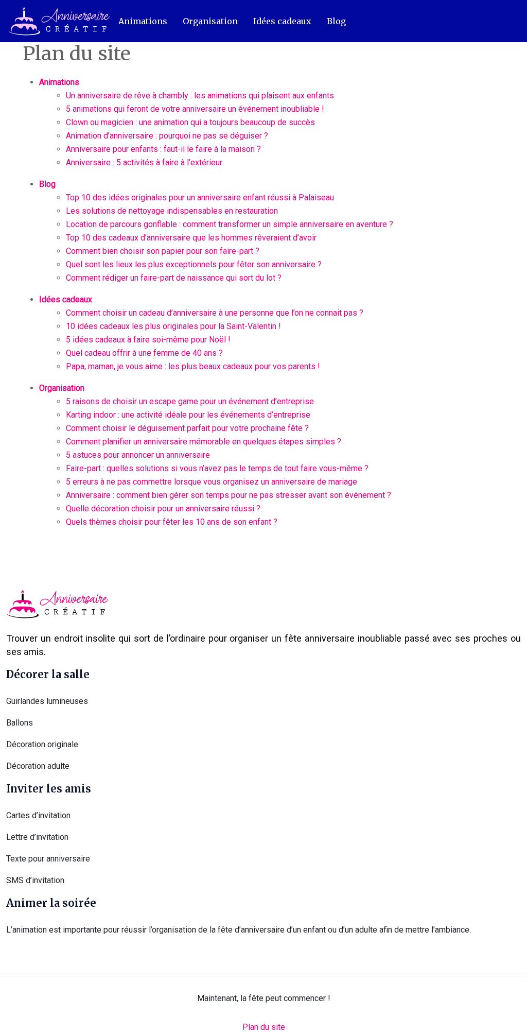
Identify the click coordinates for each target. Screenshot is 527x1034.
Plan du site (263, 1027)
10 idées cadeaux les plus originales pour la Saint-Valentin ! (173, 326)
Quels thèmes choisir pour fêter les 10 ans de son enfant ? (171, 522)
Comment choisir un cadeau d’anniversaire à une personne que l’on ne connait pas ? (214, 313)
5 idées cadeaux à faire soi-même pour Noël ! (148, 339)
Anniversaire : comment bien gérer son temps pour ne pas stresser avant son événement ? (228, 495)
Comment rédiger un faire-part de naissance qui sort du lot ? (174, 278)
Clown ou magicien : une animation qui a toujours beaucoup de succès (190, 122)
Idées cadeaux (282, 21)
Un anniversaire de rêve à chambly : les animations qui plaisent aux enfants (200, 95)
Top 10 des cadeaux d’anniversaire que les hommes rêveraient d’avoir (191, 238)
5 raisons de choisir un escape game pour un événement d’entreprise (190, 401)
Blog (336, 21)
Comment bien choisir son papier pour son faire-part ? (162, 251)
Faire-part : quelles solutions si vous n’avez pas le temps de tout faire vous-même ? (217, 468)
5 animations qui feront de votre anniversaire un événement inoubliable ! (195, 109)
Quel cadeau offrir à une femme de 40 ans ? (144, 353)
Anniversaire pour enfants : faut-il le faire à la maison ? (163, 149)
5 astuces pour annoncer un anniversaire (138, 455)
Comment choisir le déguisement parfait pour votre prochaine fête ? (187, 428)
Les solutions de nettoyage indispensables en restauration (172, 211)
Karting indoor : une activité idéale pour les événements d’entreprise (188, 415)
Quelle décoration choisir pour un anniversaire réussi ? (163, 508)
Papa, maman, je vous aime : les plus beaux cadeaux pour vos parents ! (193, 366)
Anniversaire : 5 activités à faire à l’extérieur (144, 162)
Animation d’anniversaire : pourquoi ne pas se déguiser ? (167, 136)
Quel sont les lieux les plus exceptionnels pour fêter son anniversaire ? (194, 264)
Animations (142, 21)
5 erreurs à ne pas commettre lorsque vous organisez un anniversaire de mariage (211, 482)
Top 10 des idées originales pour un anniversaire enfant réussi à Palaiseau (200, 197)
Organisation (210, 21)
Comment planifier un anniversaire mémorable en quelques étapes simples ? (203, 441)
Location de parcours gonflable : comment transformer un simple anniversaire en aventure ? (229, 224)
